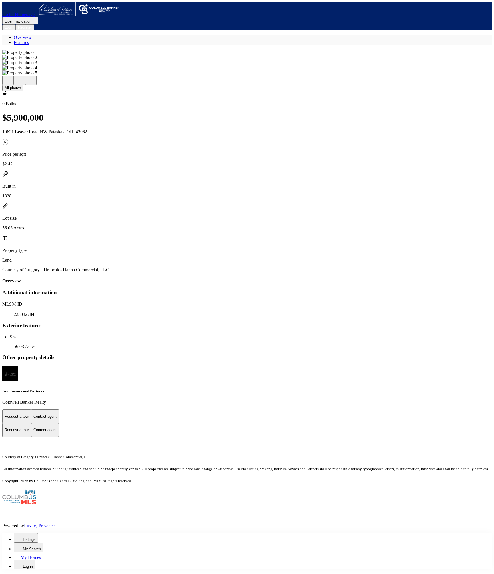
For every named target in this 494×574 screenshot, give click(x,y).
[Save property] (19, 80)
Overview (23, 37)
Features (21, 42)
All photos (13, 88)
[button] (247, 52)
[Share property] (31, 80)
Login (9, 27)
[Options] (8, 80)
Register (25, 27)
